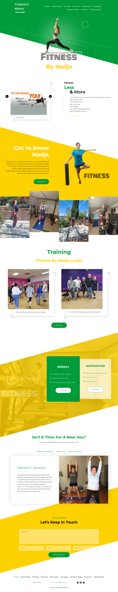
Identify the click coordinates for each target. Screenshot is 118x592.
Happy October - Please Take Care (97, 373)
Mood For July (90, 377)
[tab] (45, 451)
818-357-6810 (37, 582)
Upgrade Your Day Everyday (62, 374)
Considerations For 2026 (60, 378)
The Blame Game (91, 381)
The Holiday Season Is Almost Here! (64, 382)
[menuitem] (47, 6)
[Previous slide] (7, 96)
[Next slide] (50, 96)
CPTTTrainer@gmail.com (59, 582)
